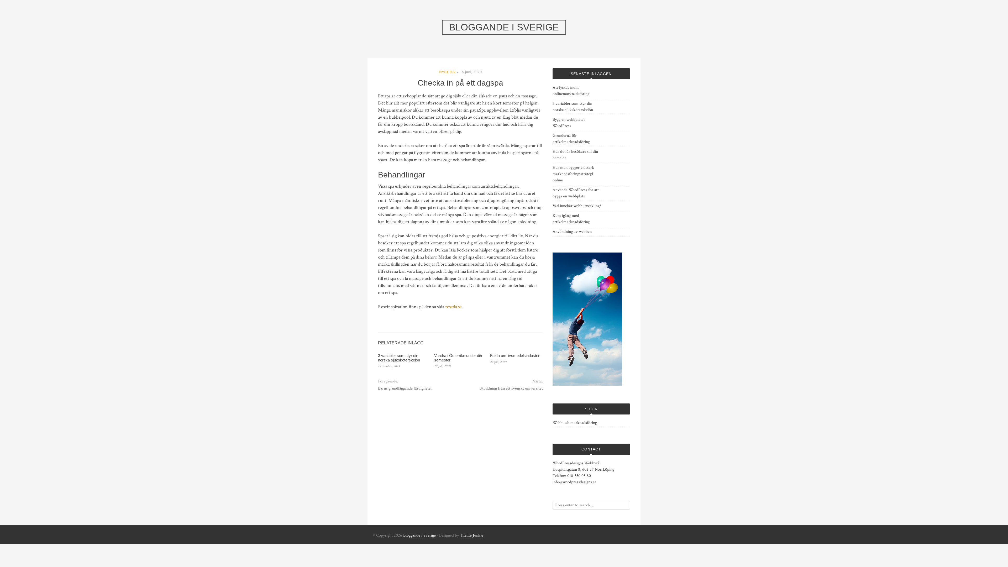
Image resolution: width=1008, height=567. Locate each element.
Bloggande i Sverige (419, 535)
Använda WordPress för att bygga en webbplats (576, 193)
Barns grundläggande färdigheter (405, 388)
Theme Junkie (471, 535)
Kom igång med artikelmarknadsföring (571, 219)
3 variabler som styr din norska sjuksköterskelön (399, 357)
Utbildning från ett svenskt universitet (511, 388)
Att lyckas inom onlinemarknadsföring (571, 91)
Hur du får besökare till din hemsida (575, 155)
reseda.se (453, 307)
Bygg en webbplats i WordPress (569, 123)
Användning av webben (572, 231)
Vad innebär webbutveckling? (577, 206)
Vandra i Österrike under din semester (458, 357)
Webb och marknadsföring (575, 423)
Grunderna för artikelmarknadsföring (571, 139)
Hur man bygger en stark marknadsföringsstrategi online (573, 174)
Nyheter (447, 72)
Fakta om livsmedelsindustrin (515, 355)
